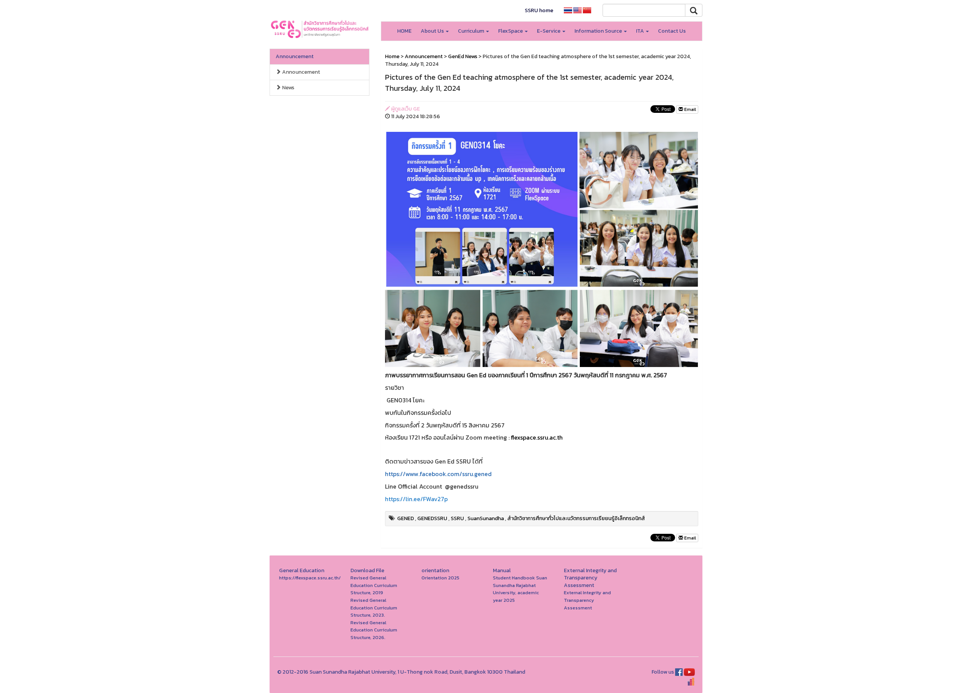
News (287, 88)
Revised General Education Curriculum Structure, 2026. (373, 630)
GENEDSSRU (432, 518)
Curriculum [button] (471, 31)
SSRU (457, 518)
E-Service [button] (549, 31)
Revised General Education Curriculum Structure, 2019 (373, 585)
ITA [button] (640, 31)
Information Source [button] (598, 31)
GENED (405, 518)
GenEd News (462, 56)
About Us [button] (433, 31)
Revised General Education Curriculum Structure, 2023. (373, 607)
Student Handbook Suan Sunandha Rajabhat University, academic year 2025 (520, 589)
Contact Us (672, 31)
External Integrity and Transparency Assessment (587, 600)
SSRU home (539, 10)
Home (392, 56)
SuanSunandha (485, 518)
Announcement (295, 56)
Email (689, 109)
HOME (404, 31)
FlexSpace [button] (511, 31)
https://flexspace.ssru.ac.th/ (310, 577)
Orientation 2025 (440, 577)
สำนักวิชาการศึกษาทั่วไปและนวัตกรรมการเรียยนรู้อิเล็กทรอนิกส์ (576, 518)
